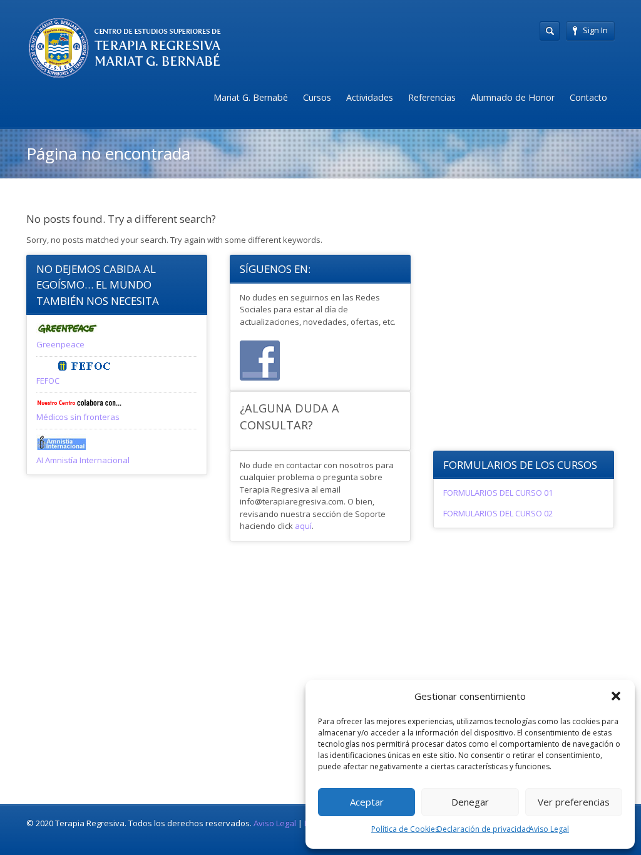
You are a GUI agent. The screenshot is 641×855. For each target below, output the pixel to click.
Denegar (470, 802)
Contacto (588, 97)
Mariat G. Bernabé (250, 97)
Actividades (369, 97)
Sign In (595, 30)
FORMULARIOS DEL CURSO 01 (498, 492)
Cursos (317, 97)
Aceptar (367, 802)
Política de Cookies (405, 829)
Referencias (432, 97)
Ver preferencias (574, 802)
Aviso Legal (549, 829)
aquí (303, 525)
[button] (616, 696)
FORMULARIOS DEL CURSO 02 (498, 513)
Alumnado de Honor (513, 97)
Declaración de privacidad (484, 829)
